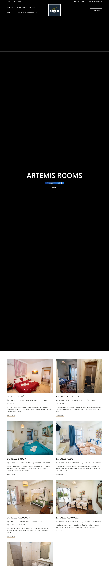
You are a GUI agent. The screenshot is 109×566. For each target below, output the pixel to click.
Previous (9, 375)
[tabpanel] (30, 375)
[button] (96, 10)
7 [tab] (33, 389)
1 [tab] (24, 389)
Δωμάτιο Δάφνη (16, 458)
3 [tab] (27, 389)
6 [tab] (32, 389)
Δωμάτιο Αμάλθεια (67, 517)
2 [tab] (26, 389)
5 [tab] (30, 389)
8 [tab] (35, 389)
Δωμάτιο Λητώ (15, 396)
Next (50, 375)
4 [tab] (29, 389)
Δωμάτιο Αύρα (64, 458)
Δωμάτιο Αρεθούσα (18, 517)
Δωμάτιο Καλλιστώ (67, 396)
